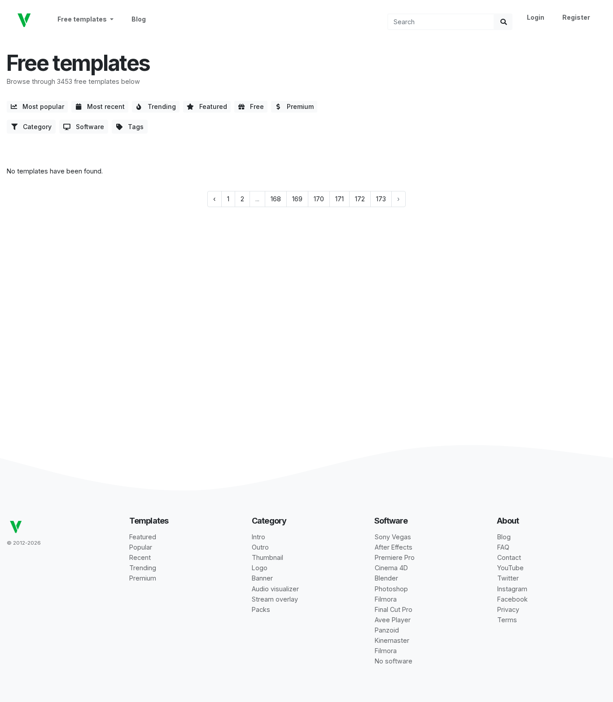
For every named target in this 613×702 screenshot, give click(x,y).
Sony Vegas (393, 537)
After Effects (393, 547)
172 (360, 199)
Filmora (386, 599)
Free (254, 106)
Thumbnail (267, 557)
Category (35, 126)
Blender (386, 578)
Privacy (508, 609)
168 (276, 199)
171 (339, 199)
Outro (260, 547)
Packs (261, 609)
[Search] (503, 21)
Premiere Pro (395, 557)
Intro (258, 537)
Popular (140, 547)
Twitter (508, 578)
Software (87, 126)
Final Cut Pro (393, 609)
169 (297, 199)
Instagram (512, 589)
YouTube (510, 568)
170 (319, 199)
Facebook (512, 599)
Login (535, 17)
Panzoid (387, 630)
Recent (140, 557)
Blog (138, 19)
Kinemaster (392, 640)
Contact (509, 557)
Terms (507, 620)
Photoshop (391, 589)
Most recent (103, 106)
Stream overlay (275, 599)
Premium (297, 106)
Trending (159, 106)
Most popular (40, 106)
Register (576, 17)
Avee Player (393, 620)
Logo (259, 568)
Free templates (82, 19)
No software (393, 661)
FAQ (503, 547)
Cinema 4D (391, 568)
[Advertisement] (306, 284)
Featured (210, 106)
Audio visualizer (275, 589)
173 (381, 199)
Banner (262, 578)
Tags (133, 126)
